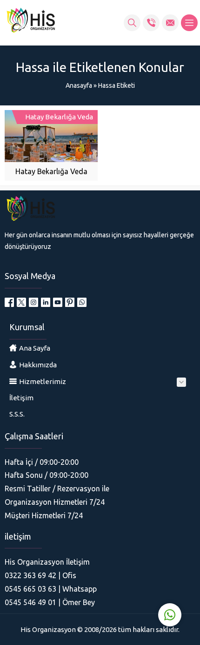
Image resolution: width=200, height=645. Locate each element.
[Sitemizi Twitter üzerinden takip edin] (21, 302)
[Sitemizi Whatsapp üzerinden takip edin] (82, 302)
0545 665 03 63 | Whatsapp (51, 589)
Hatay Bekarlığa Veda (51, 171)
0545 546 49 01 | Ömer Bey (50, 602)
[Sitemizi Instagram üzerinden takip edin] (33, 302)
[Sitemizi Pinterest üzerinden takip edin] (69, 302)
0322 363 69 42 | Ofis (40, 575)
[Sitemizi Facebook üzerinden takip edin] (9, 302)
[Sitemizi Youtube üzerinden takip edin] (57, 302)
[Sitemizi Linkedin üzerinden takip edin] (45, 302)
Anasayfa (79, 85)
